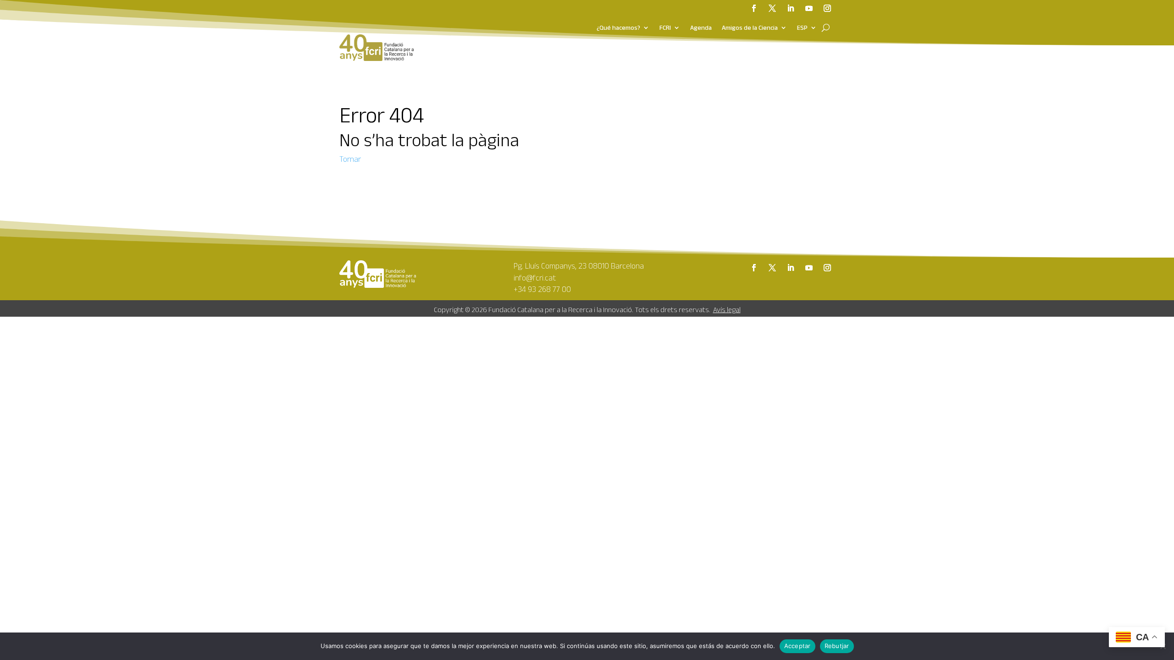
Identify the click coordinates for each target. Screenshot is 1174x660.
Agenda (701, 28)
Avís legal (727, 310)
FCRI (665, 28)
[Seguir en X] (772, 8)
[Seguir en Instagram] (827, 8)
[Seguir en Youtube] (809, 8)
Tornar (350, 159)
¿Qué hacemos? (618, 28)
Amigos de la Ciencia (750, 28)
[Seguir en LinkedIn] (790, 8)
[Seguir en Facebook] (754, 8)
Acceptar (797, 645)
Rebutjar (837, 645)
